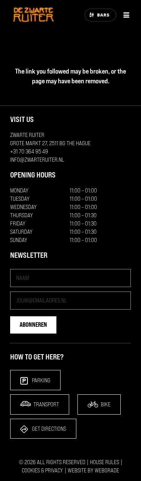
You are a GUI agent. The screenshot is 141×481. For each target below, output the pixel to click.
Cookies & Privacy (42, 470)
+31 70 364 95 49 (29, 151)
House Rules (104, 461)
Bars (103, 15)
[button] (126, 15)
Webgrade (107, 470)
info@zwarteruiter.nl (37, 159)
